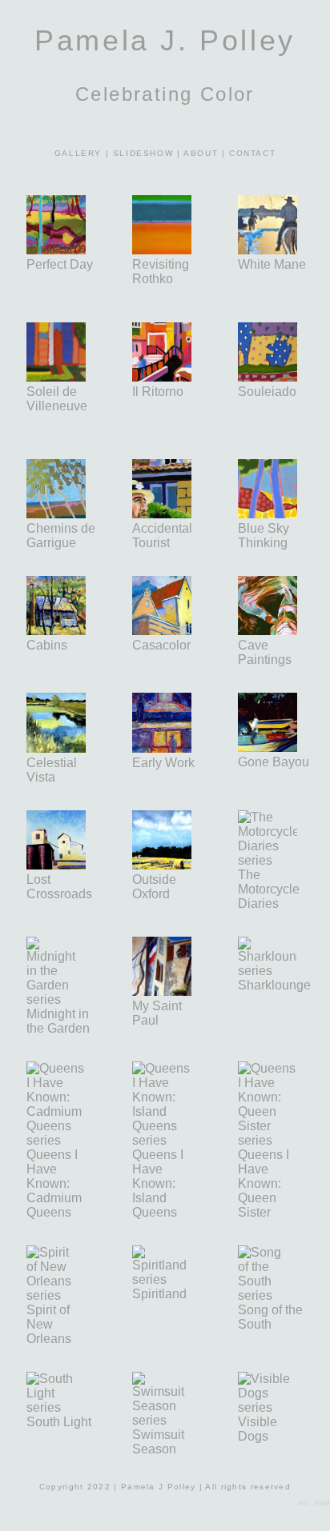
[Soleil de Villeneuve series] (56, 377)
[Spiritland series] (161, 1279)
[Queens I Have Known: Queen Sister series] (267, 1140)
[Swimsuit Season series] (161, 1420)
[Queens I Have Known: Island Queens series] (161, 1140)
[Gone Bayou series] (267, 747)
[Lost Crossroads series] (72, 865)
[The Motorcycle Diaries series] (283, 860)
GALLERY (78, 153)
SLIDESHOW (143, 153)
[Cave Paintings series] (283, 631)
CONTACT (252, 153)
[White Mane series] (267, 250)
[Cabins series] (56, 631)
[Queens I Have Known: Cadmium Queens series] (56, 1140)
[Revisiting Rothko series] (161, 250)
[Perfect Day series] (56, 250)
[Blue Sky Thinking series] (275, 514)
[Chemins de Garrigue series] (56, 514)
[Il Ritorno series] (177, 377)
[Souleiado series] (267, 377)
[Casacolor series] (161, 631)
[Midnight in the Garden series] (56, 999)
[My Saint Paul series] (177, 991)
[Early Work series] (177, 748)
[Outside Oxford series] (161, 865)
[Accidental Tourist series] (161, 514)
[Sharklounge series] (267, 970)
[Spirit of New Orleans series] (64, 1295)
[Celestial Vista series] (56, 748)
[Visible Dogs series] (267, 1407)
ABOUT (200, 153)
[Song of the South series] (274, 1295)
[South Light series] (56, 1407)
